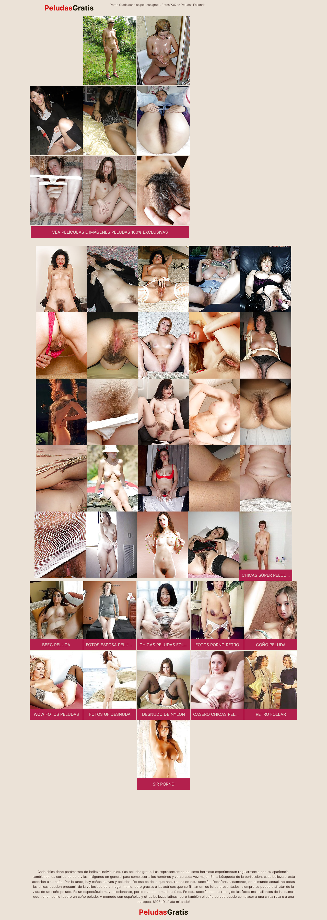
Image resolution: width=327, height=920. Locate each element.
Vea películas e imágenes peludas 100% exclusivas (110, 232)
